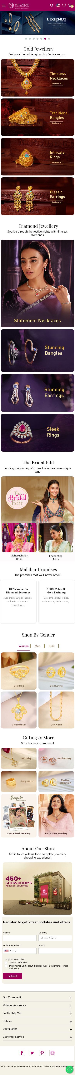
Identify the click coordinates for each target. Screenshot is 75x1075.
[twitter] (32, 1053)
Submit (12, 976)
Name (6, 932)
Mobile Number (11, 945)
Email (41, 945)
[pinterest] (42, 1053)
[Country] (59, 5)
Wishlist (64, 5)
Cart (69, 5)
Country (42, 932)
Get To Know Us (12, 997)
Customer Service (13, 1036)
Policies (7, 1021)
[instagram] (52, 1053)
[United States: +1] (7, 951)
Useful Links (10, 1028)
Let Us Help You (12, 1013)
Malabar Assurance (14, 1005)
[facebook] (22, 1053)
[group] (18, 602)
